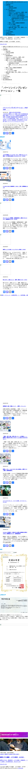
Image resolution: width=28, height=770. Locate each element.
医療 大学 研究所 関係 (15, 112)
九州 (19, 114)
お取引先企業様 (13, 7)
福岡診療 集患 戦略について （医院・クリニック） (14, 406)
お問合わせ (8, 33)
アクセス (8, 30)
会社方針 (11, 6)
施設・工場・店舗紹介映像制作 (17, 22)
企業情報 (8, 4)
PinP (6, 121)
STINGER (20, 768)
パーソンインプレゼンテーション (15, 121)
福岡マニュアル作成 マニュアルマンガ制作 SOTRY (14, 249)
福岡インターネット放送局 (13, 115)
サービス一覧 (9, 9)
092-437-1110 (3, 44)
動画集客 (14, 120)
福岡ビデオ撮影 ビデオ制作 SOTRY (10, 41)
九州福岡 (8, 117)
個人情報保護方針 (10, 34)
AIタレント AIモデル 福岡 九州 (18, 12)
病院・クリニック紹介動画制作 (17, 15)
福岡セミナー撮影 (13, 114)
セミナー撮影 (12, 24)
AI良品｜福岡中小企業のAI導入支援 (9, 754)
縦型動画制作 (12, 10)
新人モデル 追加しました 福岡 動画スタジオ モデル (15, 279)
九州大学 (5, 114)
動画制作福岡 (14, 117)
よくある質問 (10, 31)
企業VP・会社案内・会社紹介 (16, 13)
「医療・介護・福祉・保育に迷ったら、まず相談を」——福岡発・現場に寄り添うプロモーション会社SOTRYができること (15, 437)
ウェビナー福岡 (15, 25)
